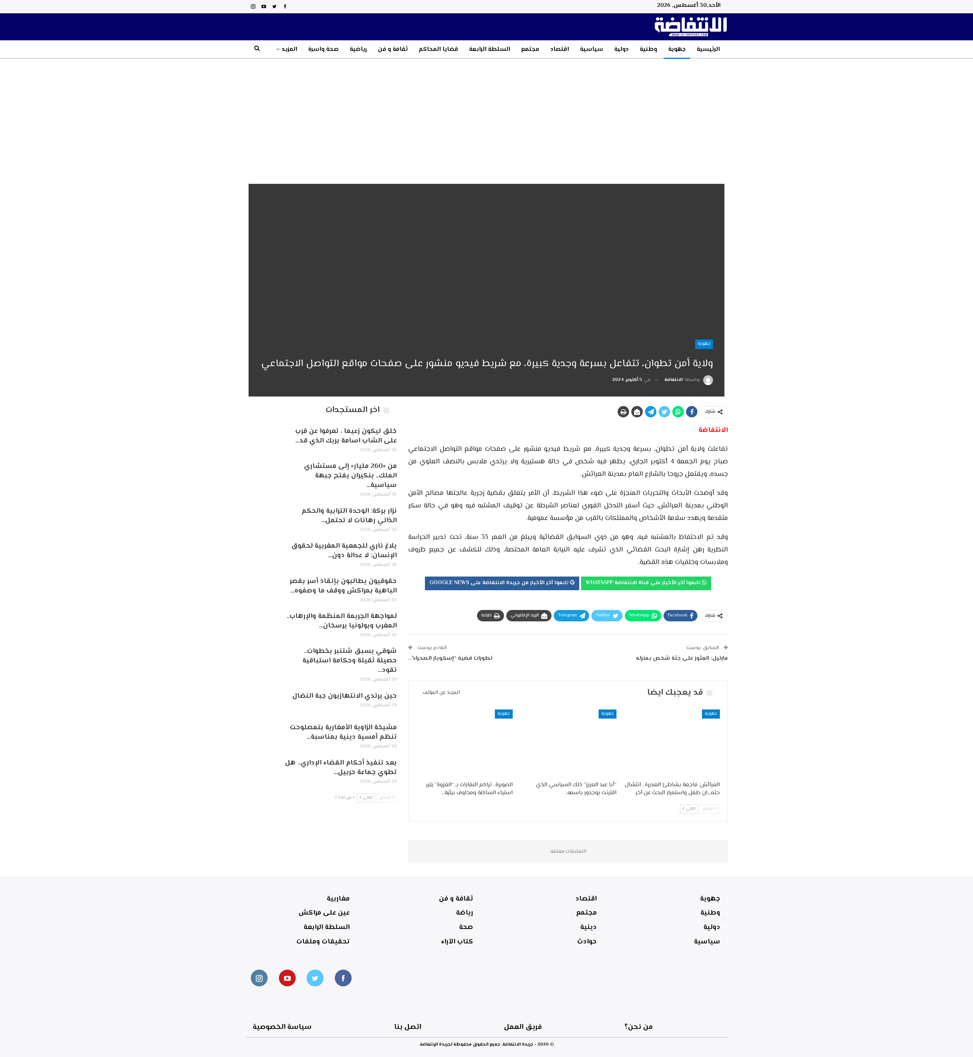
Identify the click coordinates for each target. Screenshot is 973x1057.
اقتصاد (559, 49)
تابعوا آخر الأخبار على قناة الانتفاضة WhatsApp (644, 583)
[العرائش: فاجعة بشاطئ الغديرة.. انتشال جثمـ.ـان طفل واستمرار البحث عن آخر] (671, 743)
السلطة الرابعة (489, 49)
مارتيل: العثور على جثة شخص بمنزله (682, 658)
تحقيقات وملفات (323, 942)
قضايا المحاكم (438, 49)
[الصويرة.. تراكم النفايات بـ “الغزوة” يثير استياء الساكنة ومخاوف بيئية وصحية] (464, 743)
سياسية (591, 49)
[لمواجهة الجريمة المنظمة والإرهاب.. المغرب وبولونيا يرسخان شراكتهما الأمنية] (261, 624)
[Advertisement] (486, 116)
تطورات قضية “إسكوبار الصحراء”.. (450, 658)
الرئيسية (708, 49)
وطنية (648, 49)
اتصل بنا (407, 1027)
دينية (588, 927)
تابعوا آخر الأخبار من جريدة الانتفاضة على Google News (499, 583)
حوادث (587, 942)
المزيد (289, 49)
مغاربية (338, 899)
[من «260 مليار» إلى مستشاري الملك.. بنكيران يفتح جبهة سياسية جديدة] (261, 474)
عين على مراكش (324, 913)
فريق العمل (523, 1027)
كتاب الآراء (457, 942)
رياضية (358, 49)
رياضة (464, 913)
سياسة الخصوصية (282, 1027)
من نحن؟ (638, 1027)
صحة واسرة (323, 49)
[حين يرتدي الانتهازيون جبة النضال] (261, 704)
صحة (466, 927)
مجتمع (530, 49)
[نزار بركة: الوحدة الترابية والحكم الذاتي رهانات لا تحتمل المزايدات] (261, 519)
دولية (621, 49)
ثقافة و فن (393, 49)
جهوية (677, 49)
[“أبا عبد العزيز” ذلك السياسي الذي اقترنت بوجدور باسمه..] (568, 743)
